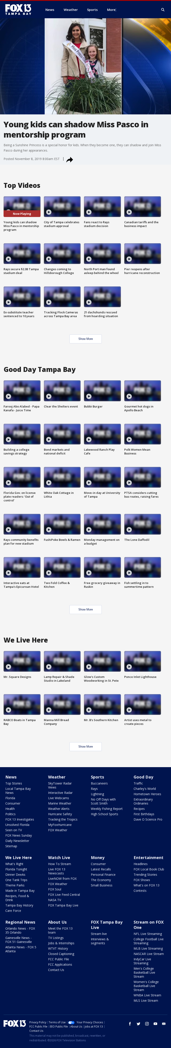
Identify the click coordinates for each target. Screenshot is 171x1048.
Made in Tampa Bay (20, 890)
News (10, 777)
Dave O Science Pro (148, 819)
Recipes (139, 809)
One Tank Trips (16, 880)
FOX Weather (57, 830)
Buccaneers (99, 783)
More (111, 9)
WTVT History (58, 948)
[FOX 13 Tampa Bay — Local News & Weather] (20, 9)
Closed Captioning (61, 954)
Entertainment (148, 857)
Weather (56, 777)
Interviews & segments (100, 941)
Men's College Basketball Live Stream (144, 972)
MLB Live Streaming (148, 948)
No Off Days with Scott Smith (103, 801)
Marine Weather (59, 803)
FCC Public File (58, 959)
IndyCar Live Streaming (142, 961)
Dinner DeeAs (15, 874)
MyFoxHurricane (60, 825)
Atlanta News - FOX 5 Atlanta (20, 949)
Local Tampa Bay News (18, 791)
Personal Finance (103, 874)
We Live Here (18, 857)
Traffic (138, 783)
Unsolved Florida (17, 825)
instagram (147, 1023)
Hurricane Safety (60, 814)
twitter (138, 1023)
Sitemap (11, 846)
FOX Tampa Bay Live (63, 905)
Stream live (99, 934)
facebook (130, 1023)
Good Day (143, 777)
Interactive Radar (60, 793)
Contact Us (56, 970)
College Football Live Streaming (149, 941)
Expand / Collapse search (163, 9)
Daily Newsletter (17, 841)
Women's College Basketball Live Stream (146, 986)
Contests (140, 890)
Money (97, 857)
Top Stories (13, 783)
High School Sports (104, 814)
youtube (155, 1023)
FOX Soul (54, 889)
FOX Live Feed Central (64, 894)
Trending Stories (145, 874)
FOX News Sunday (18, 835)
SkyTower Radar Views (60, 785)
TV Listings (56, 938)
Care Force (13, 910)
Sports (97, 777)
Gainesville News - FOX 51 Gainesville (18, 940)
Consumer (12, 803)
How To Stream (59, 864)
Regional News (20, 922)
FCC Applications (60, 964)
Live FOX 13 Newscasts (56, 871)
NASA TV (54, 900)
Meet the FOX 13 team (60, 930)
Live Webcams (58, 798)
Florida (10, 798)
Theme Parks (14, 885)
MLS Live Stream (146, 1000)
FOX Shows (142, 880)
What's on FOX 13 (146, 885)
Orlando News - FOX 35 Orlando (20, 930)
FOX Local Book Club (149, 869)
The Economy (101, 880)
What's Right (14, 864)
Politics (10, 814)
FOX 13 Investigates (19, 819)
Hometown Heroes (147, 794)
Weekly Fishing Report (107, 809)
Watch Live (59, 857)
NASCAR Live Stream (149, 954)
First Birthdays (144, 814)
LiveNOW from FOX (62, 878)
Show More (85, 339)
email (163, 1023)
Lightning (97, 794)
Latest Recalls (101, 869)
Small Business (101, 885)
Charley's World (145, 789)
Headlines (141, 864)
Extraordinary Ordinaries (143, 801)
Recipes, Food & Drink (17, 898)
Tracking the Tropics (62, 819)
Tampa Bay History (19, 905)
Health (10, 809)
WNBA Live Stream (147, 995)
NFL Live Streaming (148, 934)
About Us (57, 922)
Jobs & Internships (61, 943)
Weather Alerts (58, 809)
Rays (94, 789)
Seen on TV (13, 830)
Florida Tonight (16, 869)
